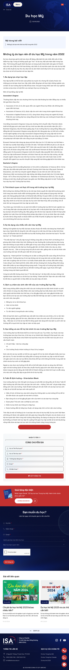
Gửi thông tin (9, 562)
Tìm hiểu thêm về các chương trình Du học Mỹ (34, 427)
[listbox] (34, 540)
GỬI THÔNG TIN (35, 476)
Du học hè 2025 (46, 660)
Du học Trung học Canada (48, 657)
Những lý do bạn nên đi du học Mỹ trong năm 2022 (22, 44)
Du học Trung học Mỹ (47, 654)
